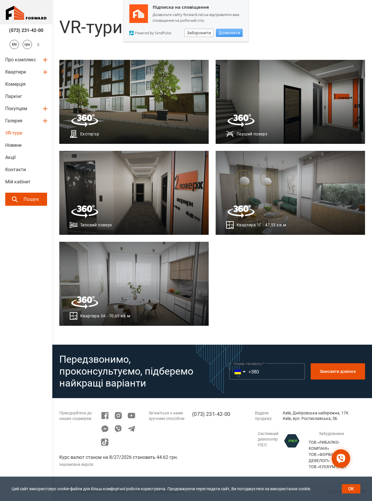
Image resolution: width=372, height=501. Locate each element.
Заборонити (199, 32)
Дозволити (229, 32)
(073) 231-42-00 (26, 30)
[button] (236, 371)
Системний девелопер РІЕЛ (268, 439)
